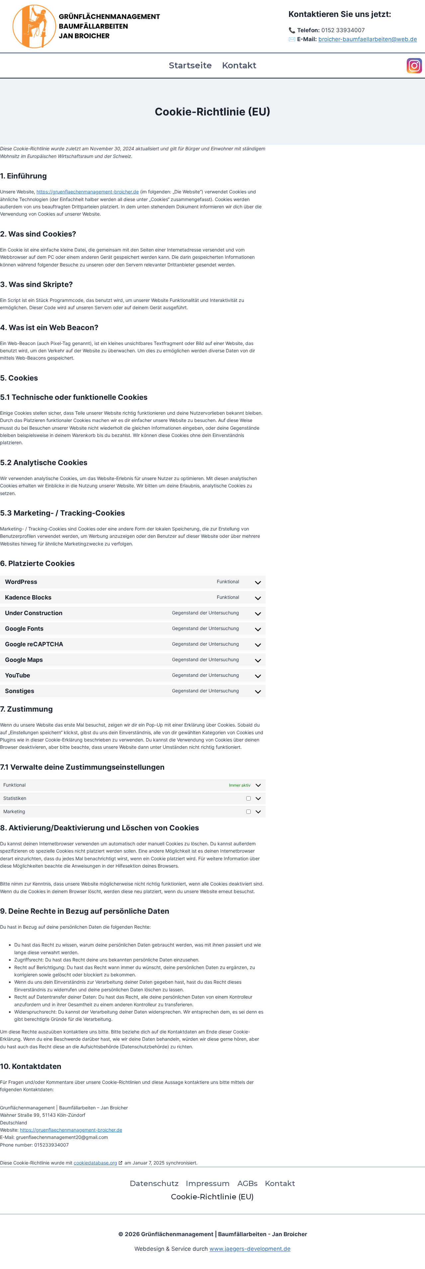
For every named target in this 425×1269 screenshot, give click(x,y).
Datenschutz (154, 1183)
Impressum (208, 1183)
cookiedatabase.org (95, 1162)
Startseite (190, 65)
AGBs (247, 1183)
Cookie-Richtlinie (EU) (212, 1196)
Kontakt (239, 65)
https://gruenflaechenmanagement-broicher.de (88, 191)
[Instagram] (414, 65)
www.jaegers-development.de (250, 1248)
